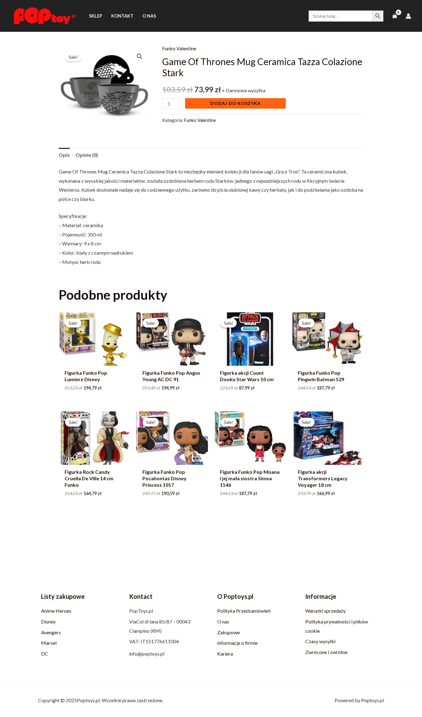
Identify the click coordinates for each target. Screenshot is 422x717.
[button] (139, 56)
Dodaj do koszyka (235, 103)
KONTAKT (122, 16)
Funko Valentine (179, 48)
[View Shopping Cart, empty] (394, 16)
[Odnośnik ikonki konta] (408, 16)
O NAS (149, 16)
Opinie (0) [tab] (87, 155)
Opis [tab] (64, 155)
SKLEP (95, 16)
